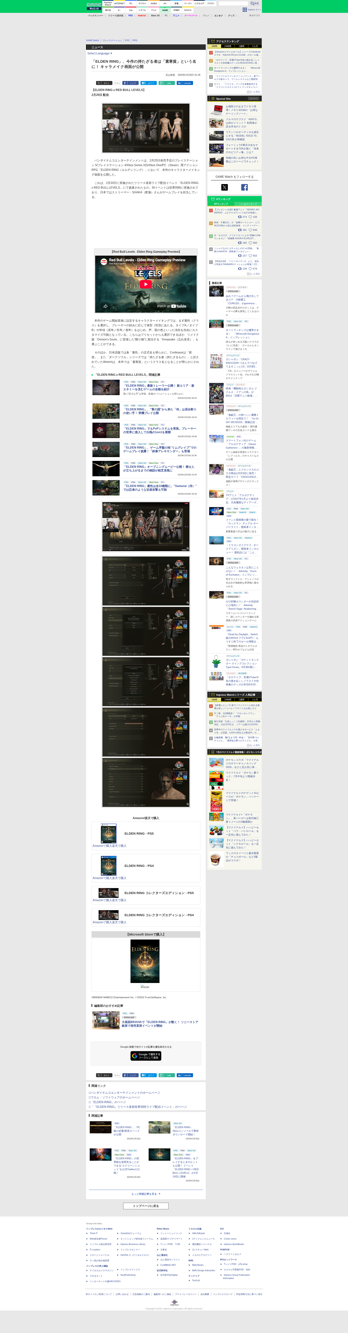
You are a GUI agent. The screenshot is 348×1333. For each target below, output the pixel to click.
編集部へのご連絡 (162, 1294)
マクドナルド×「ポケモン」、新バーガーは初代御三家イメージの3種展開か (242, 818)
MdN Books (198, 1265)
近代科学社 (162, 1270)
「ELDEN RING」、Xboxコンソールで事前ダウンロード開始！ (186, 1131)
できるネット (96, 1276)
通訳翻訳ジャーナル (202, 1244)
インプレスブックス (130, 1269)
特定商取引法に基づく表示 (249, 1294)
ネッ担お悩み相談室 (99, 1260)
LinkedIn (187, 83)
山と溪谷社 (162, 1255)
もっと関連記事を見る (144, 1193)
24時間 (227, 46)
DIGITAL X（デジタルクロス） (135, 1255)
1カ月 (255, 46)
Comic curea (230, 1239)
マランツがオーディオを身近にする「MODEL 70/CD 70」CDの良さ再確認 (242, 136)
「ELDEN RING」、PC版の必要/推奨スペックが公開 (127, 1131)
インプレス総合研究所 (100, 1244)
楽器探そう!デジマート (171, 1239)
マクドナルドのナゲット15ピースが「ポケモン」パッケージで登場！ (242, 797)
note (169, 83)
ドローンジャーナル (99, 1255)
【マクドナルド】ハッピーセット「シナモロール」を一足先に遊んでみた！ (242, 844)
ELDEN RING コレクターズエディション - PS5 (159, 893)
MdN (190, 1260)
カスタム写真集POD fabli (237, 1269)
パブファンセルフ (232, 1254)
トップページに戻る (146, 1205)
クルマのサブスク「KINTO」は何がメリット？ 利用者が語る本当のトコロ (242, 123)
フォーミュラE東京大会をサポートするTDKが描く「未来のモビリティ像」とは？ (242, 148)
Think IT (94, 1233)
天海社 (227, 1233)
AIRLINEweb (198, 1233)
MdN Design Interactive (203, 1270)
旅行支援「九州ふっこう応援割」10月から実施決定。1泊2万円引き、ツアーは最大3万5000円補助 (237, 724)
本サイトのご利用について (99, 1294)
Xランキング (223, 199)
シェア (133, 83)
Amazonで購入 (102, 845)
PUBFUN (224, 1249)
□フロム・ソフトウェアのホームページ (114, 1097)
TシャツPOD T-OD (170, 1244)
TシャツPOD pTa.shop (236, 1264)
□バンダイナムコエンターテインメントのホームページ (124, 1092)
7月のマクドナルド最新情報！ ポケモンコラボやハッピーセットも (239, 753)
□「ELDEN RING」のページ (107, 1102)
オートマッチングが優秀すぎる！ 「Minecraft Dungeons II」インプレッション (242, 334)
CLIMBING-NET (168, 1265)
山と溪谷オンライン (170, 1259)
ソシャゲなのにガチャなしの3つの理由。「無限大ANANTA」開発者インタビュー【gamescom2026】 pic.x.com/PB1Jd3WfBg (236, 251)
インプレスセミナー (130, 1249)
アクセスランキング (227, 41)
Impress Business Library (133, 1244)
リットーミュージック (171, 1233)
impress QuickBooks (234, 1244)
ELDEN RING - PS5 (139, 833)
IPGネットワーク (228, 1259)
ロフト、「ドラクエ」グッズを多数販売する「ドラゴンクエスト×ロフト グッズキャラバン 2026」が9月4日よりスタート (236, 87)
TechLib (196, 1280)
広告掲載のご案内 (141, 1294)
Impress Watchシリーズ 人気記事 (235, 694)
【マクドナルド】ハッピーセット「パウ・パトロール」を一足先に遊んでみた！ (242, 831)
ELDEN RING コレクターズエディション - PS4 (159, 915)
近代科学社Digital (169, 1275)
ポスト (107, 83)
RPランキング (221, 204)
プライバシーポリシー (186, 1294)
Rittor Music (163, 1229)
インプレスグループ (223, 1294)
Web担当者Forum (98, 1239)
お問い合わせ (122, 1294)
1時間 (214, 46)
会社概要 (204, 1294)
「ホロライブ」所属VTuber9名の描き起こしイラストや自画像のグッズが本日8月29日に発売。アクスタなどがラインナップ (237, 63)
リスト (117, 83)
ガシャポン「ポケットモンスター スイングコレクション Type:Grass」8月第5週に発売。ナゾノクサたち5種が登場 (242, 667)
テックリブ (193, 1276)
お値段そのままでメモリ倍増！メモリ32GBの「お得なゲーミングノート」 (242, 110)
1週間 (241, 46)
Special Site (223, 98)
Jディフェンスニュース (203, 1239)
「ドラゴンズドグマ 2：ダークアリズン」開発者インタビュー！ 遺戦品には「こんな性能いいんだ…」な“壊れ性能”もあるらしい (242, 552)
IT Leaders (95, 1249)
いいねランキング (248, 204)
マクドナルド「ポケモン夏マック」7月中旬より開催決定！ (242, 776)
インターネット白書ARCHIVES (105, 1281)
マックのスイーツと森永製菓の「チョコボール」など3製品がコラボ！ (242, 857)
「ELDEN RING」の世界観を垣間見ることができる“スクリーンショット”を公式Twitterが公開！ (127, 1165)
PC (166, 15)
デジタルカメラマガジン (102, 1270)
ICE (222, 1229)
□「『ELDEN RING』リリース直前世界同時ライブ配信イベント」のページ (138, 1106)
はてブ (151, 83)
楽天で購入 (119, 845)
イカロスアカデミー (202, 1255)
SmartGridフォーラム (131, 1233)
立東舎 (163, 1249)
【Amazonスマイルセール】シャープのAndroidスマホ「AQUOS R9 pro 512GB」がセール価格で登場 (237, 55)
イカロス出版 (195, 1229)
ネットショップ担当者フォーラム (137, 1239)
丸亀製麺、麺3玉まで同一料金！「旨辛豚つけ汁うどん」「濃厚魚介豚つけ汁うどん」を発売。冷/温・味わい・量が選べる (236, 740)
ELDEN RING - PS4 (139, 866)
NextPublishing (128, 1275)
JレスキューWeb (200, 1249)
